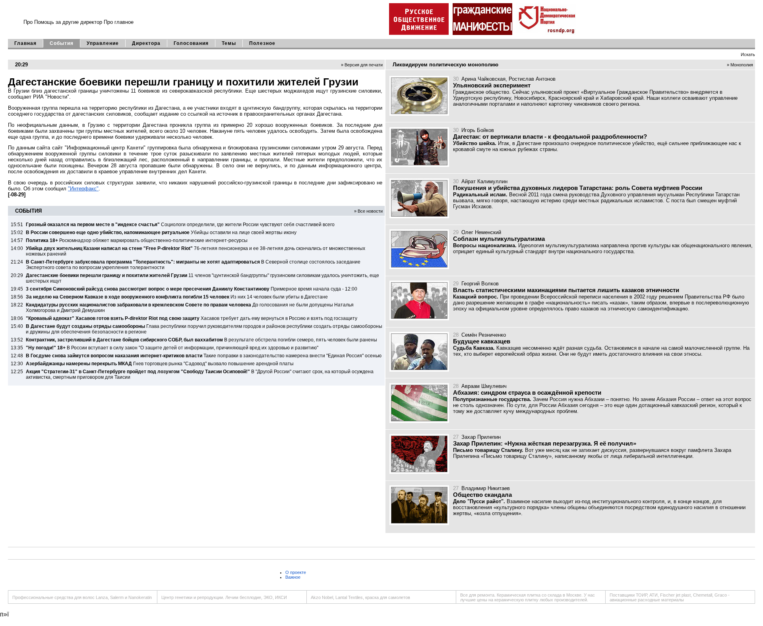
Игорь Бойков (477, 130)
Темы (229, 43)
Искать (748, 54)
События (62, 43)
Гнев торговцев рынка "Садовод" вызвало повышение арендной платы (160, 363)
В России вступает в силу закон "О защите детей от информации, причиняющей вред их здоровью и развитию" (172, 348)
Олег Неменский (481, 232)
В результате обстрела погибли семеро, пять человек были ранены (201, 340)
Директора (146, 43)
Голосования (191, 43)
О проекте (295, 572)
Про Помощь (38, 22)
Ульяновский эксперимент (492, 85)
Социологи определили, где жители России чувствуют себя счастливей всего (180, 224)
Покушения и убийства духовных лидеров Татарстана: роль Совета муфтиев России (577, 187)
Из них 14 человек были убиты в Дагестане (177, 297)
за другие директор (79, 22)
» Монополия (740, 64)
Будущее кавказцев (481, 341)
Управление (103, 43)
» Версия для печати (362, 64)
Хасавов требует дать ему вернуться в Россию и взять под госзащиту (191, 318)
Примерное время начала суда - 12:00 (191, 289)
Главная (25, 43)
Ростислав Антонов (532, 79)
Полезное (262, 43)
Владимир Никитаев (485, 488)
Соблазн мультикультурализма (499, 238)
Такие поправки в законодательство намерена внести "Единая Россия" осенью (204, 356)
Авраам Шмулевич (484, 386)
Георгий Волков (480, 284)
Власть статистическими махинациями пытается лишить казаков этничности (566, 290)
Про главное (119, 22)
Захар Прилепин (481, 437)
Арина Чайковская (483, 79)
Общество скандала (482, 494)
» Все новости (368, 211)
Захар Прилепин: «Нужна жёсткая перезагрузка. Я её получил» (544, 443)
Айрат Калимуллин (484, 181)
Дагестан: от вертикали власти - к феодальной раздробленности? (550, 136)
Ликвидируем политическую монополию (445, 65)
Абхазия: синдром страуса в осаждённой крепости (527, 392)
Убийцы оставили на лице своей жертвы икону (161, 232)
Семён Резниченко (483, 335)
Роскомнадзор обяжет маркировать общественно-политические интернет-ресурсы (137, 240)
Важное (292, 577)
